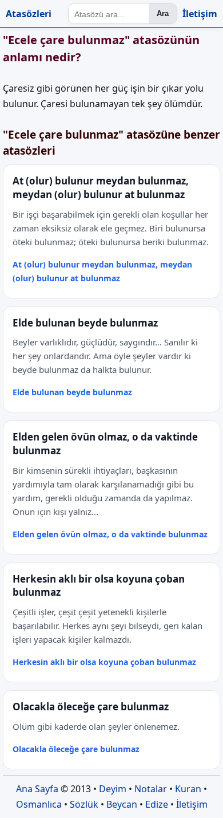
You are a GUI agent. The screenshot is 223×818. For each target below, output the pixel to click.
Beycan (121, 804)
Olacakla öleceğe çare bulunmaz (76, 749)
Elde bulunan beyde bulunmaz (72, 392)
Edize (156, 804)
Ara (163, 13)
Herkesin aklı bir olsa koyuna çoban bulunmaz (104, 661)
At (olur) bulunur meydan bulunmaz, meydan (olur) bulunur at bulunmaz (102, 271)
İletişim (199, 13)
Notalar (150, 788)
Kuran (188, 788)
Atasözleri (28, 13)
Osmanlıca (39, 804)
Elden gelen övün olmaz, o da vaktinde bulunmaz (110, 534)
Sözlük (84, 804)
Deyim (112, 788)
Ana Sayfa (37, 788)
